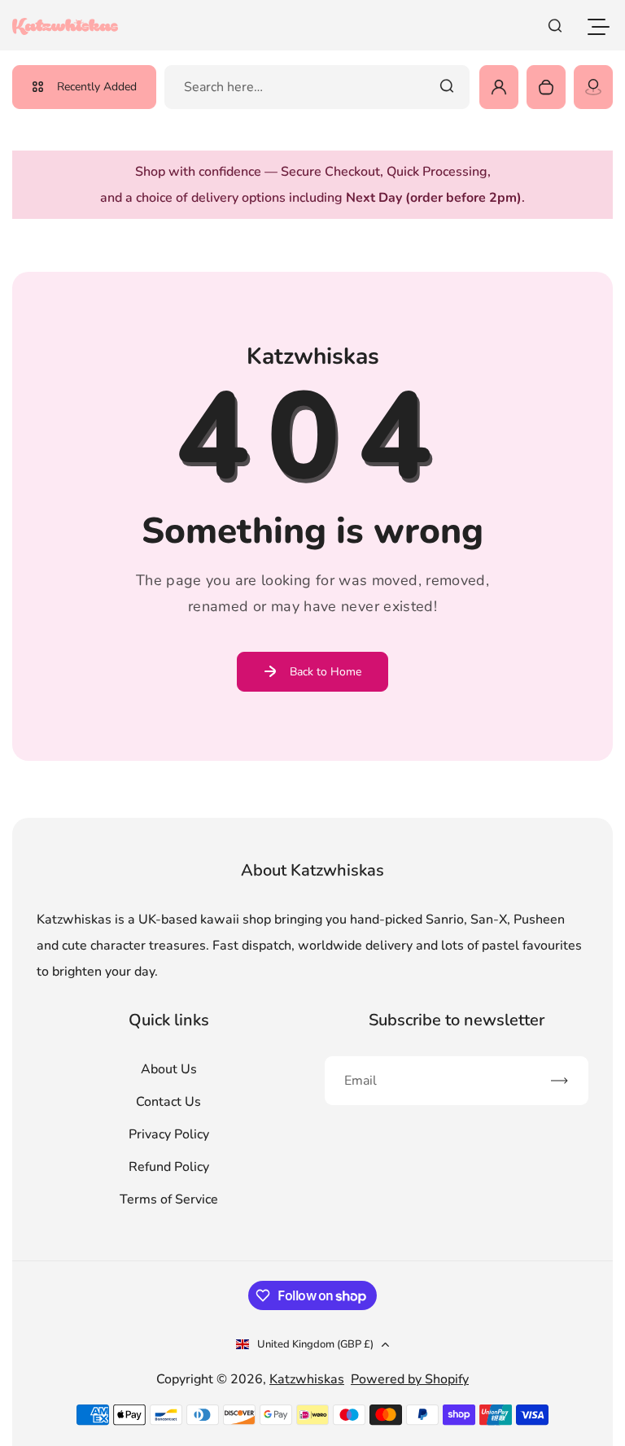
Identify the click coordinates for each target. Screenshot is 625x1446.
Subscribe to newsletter (456, 1020)
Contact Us (168, 1102)
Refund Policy (169, 1167)
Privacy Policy (169, 1134)
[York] (593, 87)
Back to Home (325, 671)
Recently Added (97, 86)
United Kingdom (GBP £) (315, 1344)
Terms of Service (169, 1199)
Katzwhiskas (306, 1379)
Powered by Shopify (410, 1379)
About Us (169, 1069)
